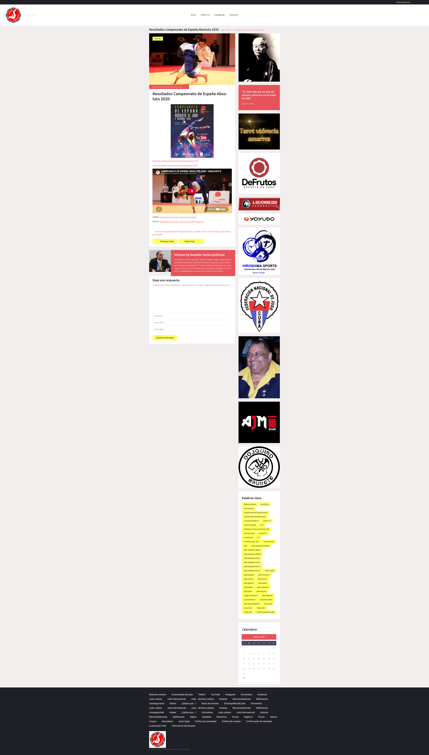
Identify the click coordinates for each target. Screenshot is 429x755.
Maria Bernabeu (266, 600)
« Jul (243, 677)
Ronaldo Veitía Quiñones (162, 87)
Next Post (190, 241)
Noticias (229, 30)
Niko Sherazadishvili (252, 604)
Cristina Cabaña (250, 525)
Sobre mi (205, 15)
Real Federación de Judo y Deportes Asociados (178, 217)
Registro (248, 717)
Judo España (225, 231)
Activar (273, 717)
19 (254, 664)
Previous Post (167, 241)
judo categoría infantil (252, 554)
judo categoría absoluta (260, 546)
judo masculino (263, 587)
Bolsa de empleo (157, 694)
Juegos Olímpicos (250, 595)
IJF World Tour (268, 542)
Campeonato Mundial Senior (255, 517)
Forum (235, 717)
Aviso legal (184, 721)
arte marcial (160, 231)
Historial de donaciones (183, 725)
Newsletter (167, 721)
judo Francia (248, 579)
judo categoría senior (252, 562)
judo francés (262, 579)
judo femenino (263, 575)
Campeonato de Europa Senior (255, 512)
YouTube (215, 694)
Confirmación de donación (259, 721)
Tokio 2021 (248, 612)
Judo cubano (155, 699)
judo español (157, 234)
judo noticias (261, 591)
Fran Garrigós (249, 533)
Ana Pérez (265, 504)
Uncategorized (156, 703)
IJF (258, 537)
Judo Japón (262, 583)
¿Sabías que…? (189, 703)
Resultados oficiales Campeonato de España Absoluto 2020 (175, 160)
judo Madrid (248, 587)
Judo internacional (176, 699)
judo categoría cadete (252, 550)
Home (223, 30)
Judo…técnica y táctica (202, 699)
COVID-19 (211, 231)
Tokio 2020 (261, 608)
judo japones (249, 583)
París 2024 (268, 604)
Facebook (262, 694)
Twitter (202, 694)
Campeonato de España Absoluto (179, 231)
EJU (261, 525)
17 (244, 664)
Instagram (230, 694)
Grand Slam (248, 537)
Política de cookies (231, 721)
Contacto (233, 15)
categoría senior (200, 231)
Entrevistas (246, 694)
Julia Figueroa (267, 595)
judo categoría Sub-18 (252, 566)
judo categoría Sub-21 (252, 571)
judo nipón (248, 591)
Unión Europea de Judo (265, 612)
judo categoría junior (252, 558)
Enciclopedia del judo (182, 694)
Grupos (152, 721)
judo (218, 231)
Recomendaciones (242, 699)
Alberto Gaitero (250, 504)
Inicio (193, 15)
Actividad (206, 717)
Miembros (222, 717)
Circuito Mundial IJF (251, 521)
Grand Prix (263, 533)
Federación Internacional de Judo (256, 529)
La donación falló (157, 725)
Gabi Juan (200, 221)
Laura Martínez (250, 600)
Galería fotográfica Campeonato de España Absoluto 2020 (175, 165)
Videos (172, 703)
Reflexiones (262, 699)
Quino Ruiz (248, 608)
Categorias (219, 15)
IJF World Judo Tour (251, 542)
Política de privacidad (205, 721)
